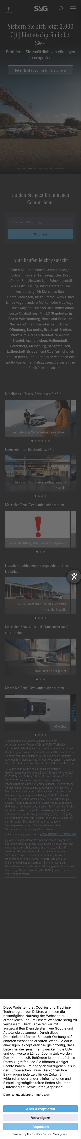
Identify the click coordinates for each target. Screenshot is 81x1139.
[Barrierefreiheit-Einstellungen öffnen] (74, 576)
